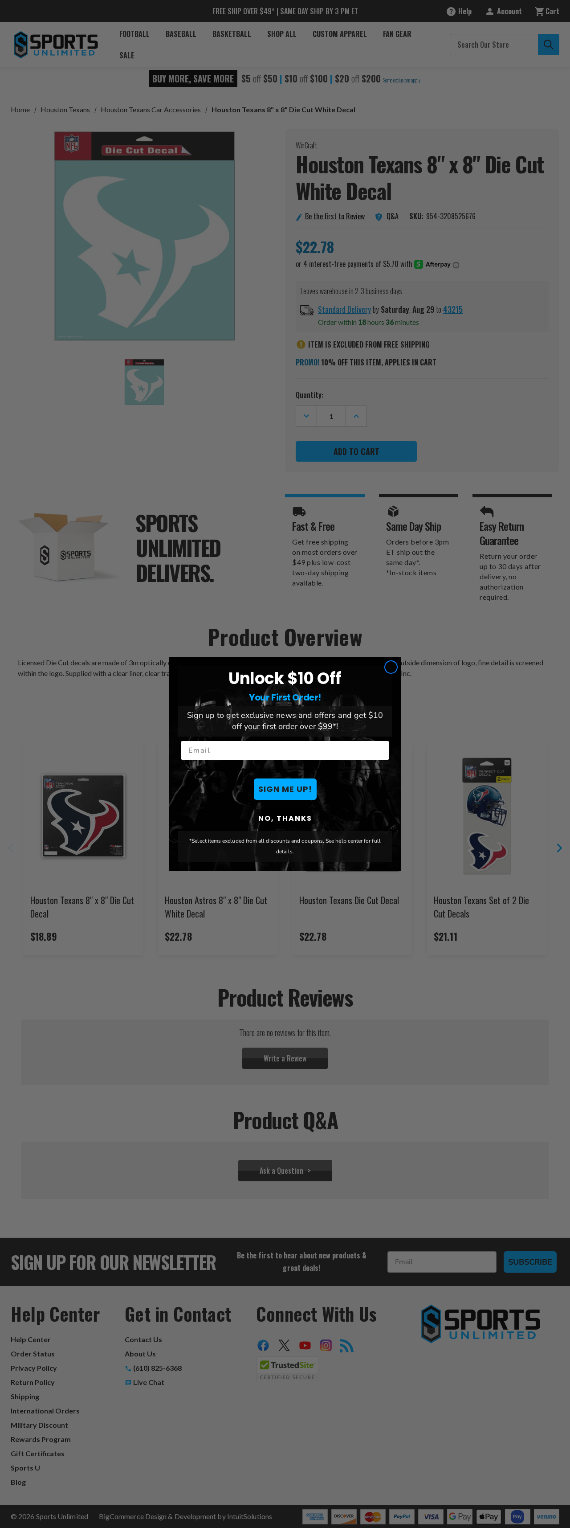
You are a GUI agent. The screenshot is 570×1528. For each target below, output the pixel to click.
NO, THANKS (285, 818)
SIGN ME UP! (285, 789)
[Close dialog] (391, 667)
